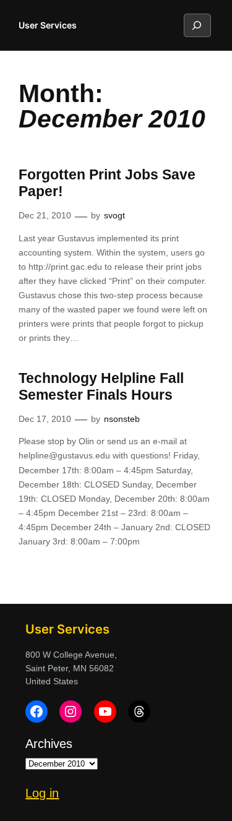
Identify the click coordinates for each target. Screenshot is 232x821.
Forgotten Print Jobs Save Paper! (107, 182)
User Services (48, 25)
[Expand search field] (196, 25)
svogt (114, 215)
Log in (42, 793)
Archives (48, 743)
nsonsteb (122, 419)
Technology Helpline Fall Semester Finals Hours (101, 386)
